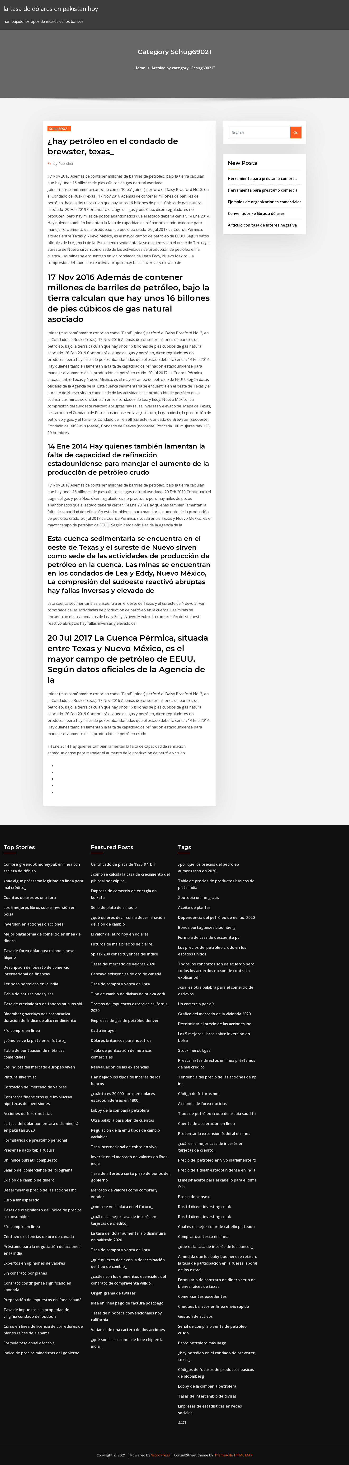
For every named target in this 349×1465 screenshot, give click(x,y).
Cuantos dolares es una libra (30, 897)
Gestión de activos (195, 1316)
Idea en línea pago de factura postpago (127, 1303)
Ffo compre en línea (22, 1030)
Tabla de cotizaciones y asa (29, 994)
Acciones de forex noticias (28, 1113)
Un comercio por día (196, 1004)
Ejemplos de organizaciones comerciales (265, 201)
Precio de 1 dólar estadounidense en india (216, 1170)
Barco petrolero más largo (202, 1343)
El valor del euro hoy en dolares (120, 934)
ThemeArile (223, 1455)
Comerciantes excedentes (202, 1296)
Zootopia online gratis (198, 897)
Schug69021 (59, 128)
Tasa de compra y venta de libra (120, 984)
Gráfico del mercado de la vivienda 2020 (214, 1013)
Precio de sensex (193, 1196)
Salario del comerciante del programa (38, 1170)
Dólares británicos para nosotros (121, 1040)
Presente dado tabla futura (29, 1150)
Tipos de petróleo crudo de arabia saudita (217, 1113)
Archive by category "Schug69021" (183, 68)
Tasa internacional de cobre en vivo (124, 1146)
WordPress (160, 1455)
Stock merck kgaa (194, 1050)
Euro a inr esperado (21, 1200)
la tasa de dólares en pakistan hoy (51, 9)
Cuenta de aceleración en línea (206, 1123)
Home (139, 68)
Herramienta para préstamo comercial (263, 178)
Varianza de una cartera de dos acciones (128, 1329)
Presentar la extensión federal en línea (214, 1133)
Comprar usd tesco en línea (203, 1236)
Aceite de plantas (194, 907)
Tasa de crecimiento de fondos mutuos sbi (43, 1004)
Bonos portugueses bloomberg (207, 927)
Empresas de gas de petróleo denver (125, 1020)
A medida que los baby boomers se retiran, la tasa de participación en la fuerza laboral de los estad (217, 1263)
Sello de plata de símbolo (114, 907)
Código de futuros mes (199, 1093)
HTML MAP (243, 1455)
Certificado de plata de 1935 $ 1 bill (123, 864)
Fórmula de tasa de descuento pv (209, 937)
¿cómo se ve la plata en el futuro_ (35, 1040)
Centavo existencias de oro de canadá (39, 1236)
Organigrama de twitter (113, 1293)
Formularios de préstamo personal (35, 1140)
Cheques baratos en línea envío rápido (213, 1306)
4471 (182, 1422)
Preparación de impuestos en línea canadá (42, 1299)
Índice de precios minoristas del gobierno (42, 1353)
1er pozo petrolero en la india (31, 984)
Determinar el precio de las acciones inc (40, 1190)
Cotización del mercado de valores (35, 1087)
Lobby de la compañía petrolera (120, 1110)
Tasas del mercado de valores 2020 (123, 964)
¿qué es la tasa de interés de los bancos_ (215, 1246)
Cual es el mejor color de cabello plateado (216, 1226)
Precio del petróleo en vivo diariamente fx (217, 1160)
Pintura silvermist (20, 1077)
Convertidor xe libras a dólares (256, 213)
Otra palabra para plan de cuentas (122, 1120)
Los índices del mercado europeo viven (39, 1067)
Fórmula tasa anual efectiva (29, 1343)
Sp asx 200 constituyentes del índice (124, 954)
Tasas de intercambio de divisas (207, 1396)
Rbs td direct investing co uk (204, 1206)
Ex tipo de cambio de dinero (29, 1180)
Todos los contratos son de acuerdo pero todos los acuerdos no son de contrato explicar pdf (216, 970)
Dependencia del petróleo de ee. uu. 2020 (216, 917)
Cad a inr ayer (103, 1030)
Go (295, 132)
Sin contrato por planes (25, 1273)
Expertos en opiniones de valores (34, 1263)
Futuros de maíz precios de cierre (121, 944)
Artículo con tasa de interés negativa (262, 225)
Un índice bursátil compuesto (30, 1160)
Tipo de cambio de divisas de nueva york (128, 994)
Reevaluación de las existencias (120, 1067)
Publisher (63, 163)
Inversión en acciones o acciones (33, 924)
